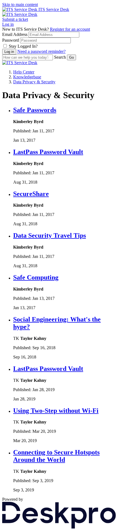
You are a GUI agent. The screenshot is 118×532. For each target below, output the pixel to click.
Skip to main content (20, 4)
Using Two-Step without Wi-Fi (56, 410)
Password (10, 40)
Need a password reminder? (41, 51)
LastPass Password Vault (48, 151)
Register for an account (70, 29)
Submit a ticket (15, 19)
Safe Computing (35, 277)
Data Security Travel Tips (49, 235)
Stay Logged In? (23, 46)
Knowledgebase (27, 77)
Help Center (23, 72)
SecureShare (31, 193)
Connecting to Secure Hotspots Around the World (56, 456)
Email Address (14, 34)
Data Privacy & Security (34, 81)
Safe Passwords (34, 109)
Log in (8, 24)
